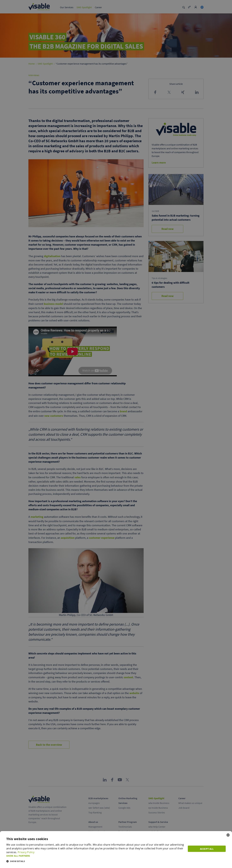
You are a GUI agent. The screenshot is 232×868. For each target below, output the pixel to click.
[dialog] (116, 849)
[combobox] (228, 835)
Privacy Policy (26, 852)
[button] (95, 855)
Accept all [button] (207, 848)
